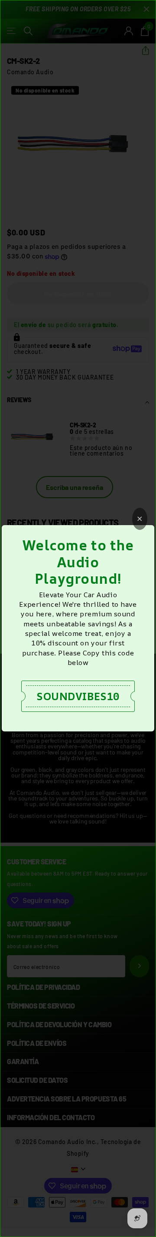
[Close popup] (139, 519)
